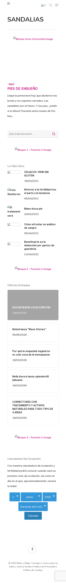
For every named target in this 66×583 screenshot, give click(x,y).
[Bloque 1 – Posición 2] (33, 151)
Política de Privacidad (44, 566)
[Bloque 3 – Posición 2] (33, 438)
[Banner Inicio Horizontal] (33, 40)
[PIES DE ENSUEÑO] (33, 60)
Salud (11, 84)
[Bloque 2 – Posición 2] (33, 270)
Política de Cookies (33, 570)
